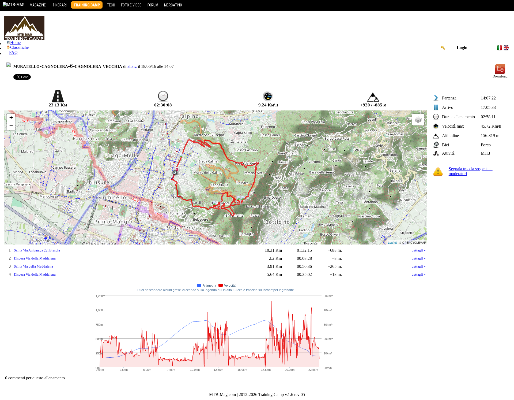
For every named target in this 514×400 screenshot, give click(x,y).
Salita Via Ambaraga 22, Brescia (37, 250)
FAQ (13, 52)
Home (15, 42)
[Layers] (418, 119)
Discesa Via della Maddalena (35, 258)
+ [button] (11, 117)
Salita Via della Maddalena (33, 266)
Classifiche (19, 47)
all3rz (132, 66)
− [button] (11, 126)
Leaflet (392, 242)
